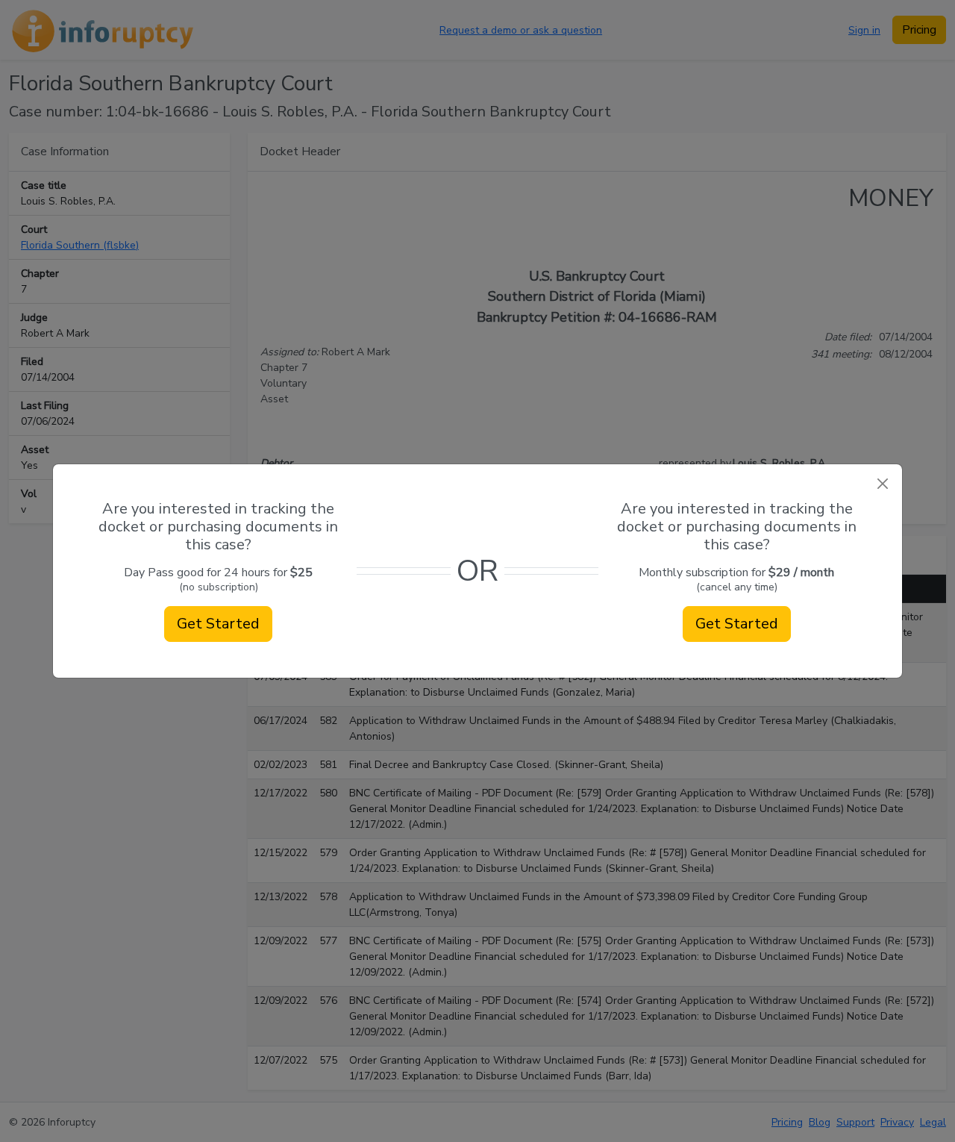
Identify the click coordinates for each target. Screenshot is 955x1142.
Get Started (218, 624)
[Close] (882, 484)
